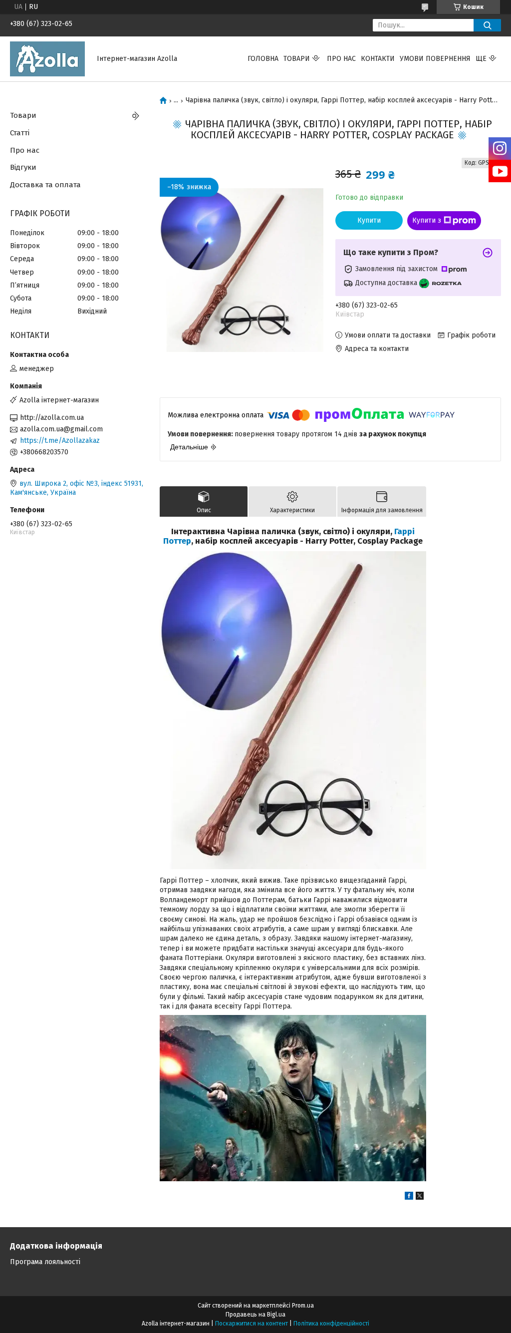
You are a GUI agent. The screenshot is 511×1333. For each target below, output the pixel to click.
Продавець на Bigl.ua (255, 1314)
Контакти (378, 58)
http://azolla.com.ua (52, 417)
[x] (420, 1197)
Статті (19, 132)
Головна (263, 58)
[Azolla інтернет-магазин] (47, 58)
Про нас (341, 58)
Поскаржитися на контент (251, 1323)
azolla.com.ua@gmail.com (61, 429)
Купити (369, 220)
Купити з (426, 220)
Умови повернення (435, 58)
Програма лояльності (45, 1262)
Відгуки (23, 167)
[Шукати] (487, 25)
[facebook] (409, 1197)
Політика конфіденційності (331, 1323)
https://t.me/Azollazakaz (60, 440)
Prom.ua (303, 1305)
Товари (296, 58)
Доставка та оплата (45, 184)
